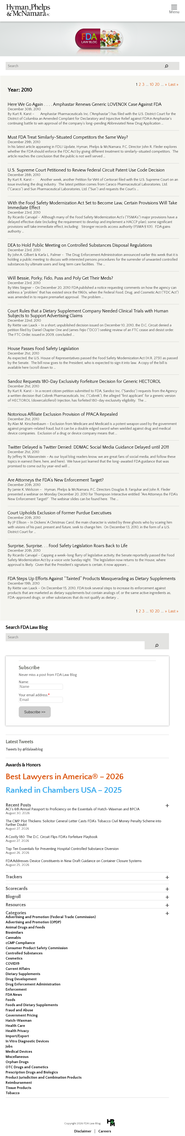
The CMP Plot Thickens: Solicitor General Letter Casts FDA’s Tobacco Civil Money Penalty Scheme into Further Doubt (83, 823)
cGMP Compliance (20, 943)
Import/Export (17, 1036)
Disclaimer (82, 1131)
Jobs (9, 1046)
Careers (104, 1131)
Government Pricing (22, 1015)
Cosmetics (14, 958)
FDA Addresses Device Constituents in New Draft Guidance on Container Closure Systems (74, 861)
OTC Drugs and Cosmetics (27, 1067)
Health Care (15, 1026)
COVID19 (12, 964)
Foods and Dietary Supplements (32, 1005)
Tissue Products (18, 1088)
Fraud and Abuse (19, 1010)
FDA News (14, 995)
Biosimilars (14, 932)
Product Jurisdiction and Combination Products (43, 1077)
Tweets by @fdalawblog (24, 749)
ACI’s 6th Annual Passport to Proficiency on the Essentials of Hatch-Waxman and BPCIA (72, 809)
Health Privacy (17, 1031)
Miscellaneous (17, 1057)
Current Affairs (18, 969)
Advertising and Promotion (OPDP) (33, 922)
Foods (10, 1000)
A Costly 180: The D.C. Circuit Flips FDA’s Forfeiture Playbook (51, 837)
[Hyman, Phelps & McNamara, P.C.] (28, 10)
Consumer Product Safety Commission (37, 948)
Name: (24, 682)
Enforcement (16, 989)
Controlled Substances (24, 953)
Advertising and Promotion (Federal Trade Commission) (51, 917)
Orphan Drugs (17, 1062)
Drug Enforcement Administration (33, 984)
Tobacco (13, 1093)
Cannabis (13, 938)
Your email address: (34, 695)
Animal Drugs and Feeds (25, 927)
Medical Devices (19, 1052)
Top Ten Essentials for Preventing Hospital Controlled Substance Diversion (62, 849)
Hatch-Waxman (19, 1021)
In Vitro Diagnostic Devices (27, 1041)
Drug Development (21, 979)
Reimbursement (19, 1083)
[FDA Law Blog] (93, 34)
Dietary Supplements (23, 974)
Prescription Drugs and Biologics (32, 1072)
